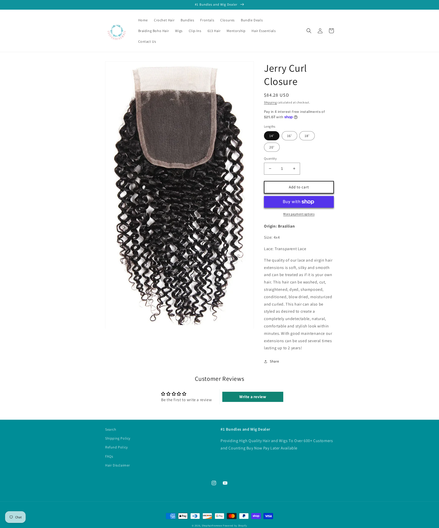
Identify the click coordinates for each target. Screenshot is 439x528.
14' (271, 135)
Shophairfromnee (212, 525)
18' (307, 135)
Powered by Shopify (235, 525)
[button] (309, 30)
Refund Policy (116, 447)
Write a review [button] (252, 396)
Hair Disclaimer (117, 465)
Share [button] (274, 361)
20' (271, 147)
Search (110, 429)
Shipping (270, 102)
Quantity (270, 158)
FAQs (109, 456)
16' (289, 135)
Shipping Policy (117, 438)
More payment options (299, 214)
